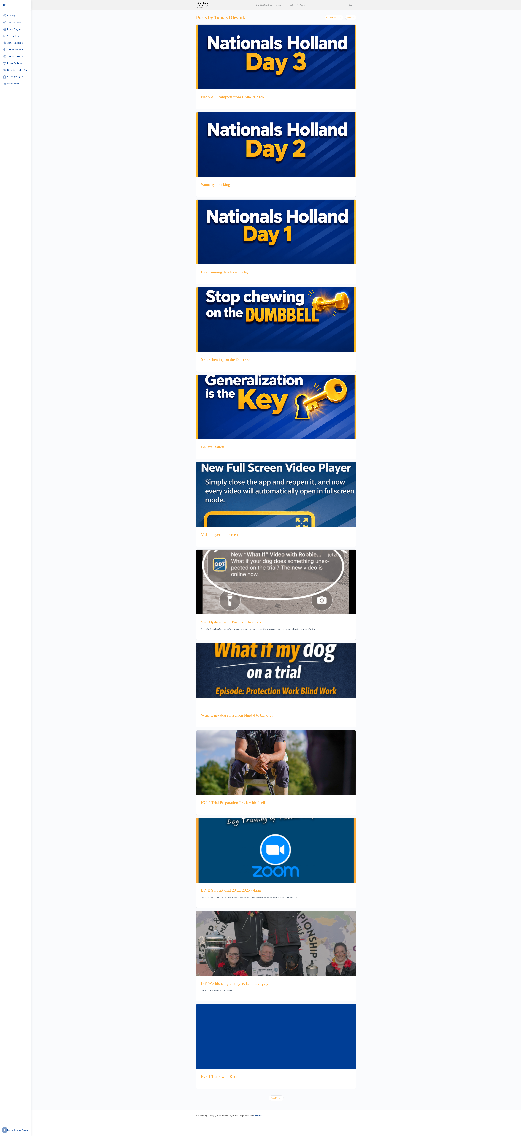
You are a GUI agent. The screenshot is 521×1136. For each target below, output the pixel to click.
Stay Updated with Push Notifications (231, 622)
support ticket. (258, 1116)
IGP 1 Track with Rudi (219, 1076)
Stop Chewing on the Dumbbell (226, 359)
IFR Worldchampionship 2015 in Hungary (235, 983)
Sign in (352, 5)
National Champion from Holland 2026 (232, 97)
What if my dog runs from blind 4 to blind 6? (237, 715)
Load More (276, 1098)
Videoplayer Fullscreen (219, 534)
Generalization (212, 447)
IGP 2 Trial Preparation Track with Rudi (233, 802)
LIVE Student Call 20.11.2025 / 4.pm (231, 890)
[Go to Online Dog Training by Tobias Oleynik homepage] (202, 5)
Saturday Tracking (215, 184)
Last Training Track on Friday (225, 272)
